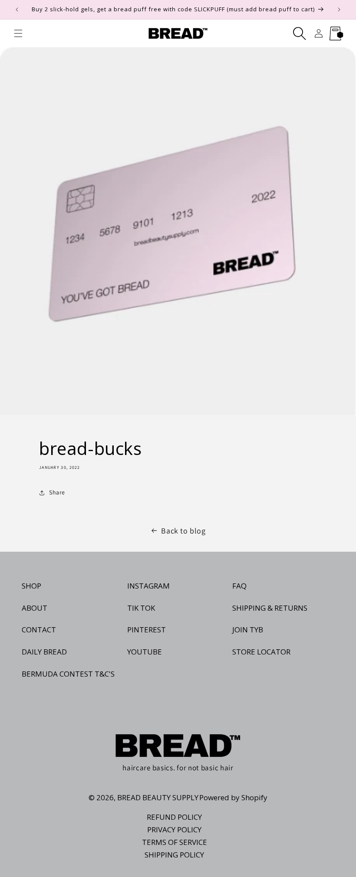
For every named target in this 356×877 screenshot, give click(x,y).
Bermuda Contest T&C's (68, 674)
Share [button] (57, 492)
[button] (18, 33)
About (34, 608)
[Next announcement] (339, 9)
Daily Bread (44, 652)
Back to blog (183, 531)
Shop (31, 586)
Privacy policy (174, 829)
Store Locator (261, 652)
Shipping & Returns (269, 608)
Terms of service (174, 842)
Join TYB (247, 630)
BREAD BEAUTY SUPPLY (157, 797)
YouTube (144, 652)
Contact (39, 630)
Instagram (148, 586)
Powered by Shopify (233, 797)
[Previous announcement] (16, 9)
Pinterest (146, 630)
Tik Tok (141, 608)
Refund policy (174, 817)
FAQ (239, 586)
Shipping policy (174, 855)
